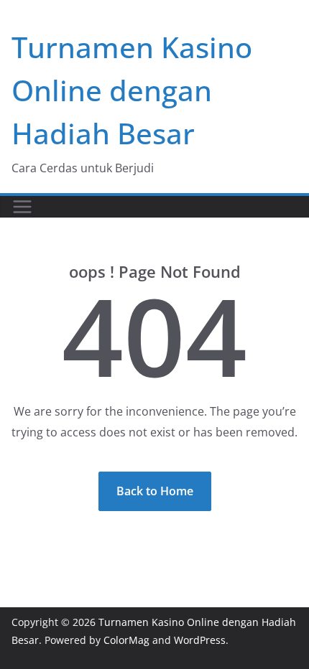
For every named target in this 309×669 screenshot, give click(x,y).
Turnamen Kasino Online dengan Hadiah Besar (131, 90)
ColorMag (126, 640)
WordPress (200, 640)
